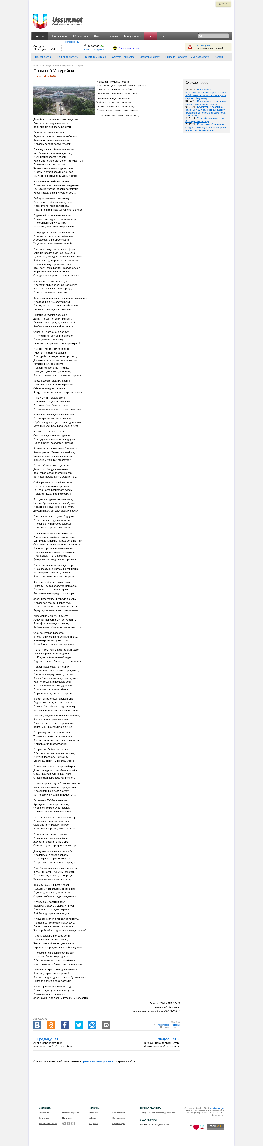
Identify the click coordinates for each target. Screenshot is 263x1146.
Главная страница (42, 65)
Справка (113, 36)
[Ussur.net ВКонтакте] (68, 1123)
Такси (150, 36)
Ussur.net (175, 1027)
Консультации (132, 36)
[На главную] (58, 19)
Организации (59, 36)
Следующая (166, 1039)
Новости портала (70, 1113)
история (176, 1025)
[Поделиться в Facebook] (65, 1025)
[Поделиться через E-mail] (106, 1025)
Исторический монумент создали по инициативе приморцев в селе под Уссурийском (205, 127)
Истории (219, 57)
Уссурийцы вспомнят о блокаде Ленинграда (204, 120)
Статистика (44, 1118)
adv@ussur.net (162, 1124)
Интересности (201, 57)
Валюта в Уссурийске (94, 49)
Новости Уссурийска (63, 65)
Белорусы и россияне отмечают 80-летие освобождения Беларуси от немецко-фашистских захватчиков (205, 111)
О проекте (44, 1113)
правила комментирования (97, 1061)
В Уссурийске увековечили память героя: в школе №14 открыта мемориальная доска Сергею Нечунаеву (206, 94)
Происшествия (43, 57)
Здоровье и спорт (150, 57)
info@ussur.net (217, 1108)
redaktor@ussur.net (165, 1113)
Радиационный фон (129, 48)
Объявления (80, 36)
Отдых (97, 36)
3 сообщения (204, 45)
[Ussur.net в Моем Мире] (73, 1123)
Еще (163, 36)
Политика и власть (67, 57)
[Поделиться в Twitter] (79, 1025)
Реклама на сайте (48, 1123)
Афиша (92, 1118)
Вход (224, 4)
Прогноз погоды (71, 42)
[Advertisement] (206, 261)
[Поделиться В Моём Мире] (92, 1025)
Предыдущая (47, 1039)
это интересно (164, 1025)
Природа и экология (176, 57)
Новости (39, 36)
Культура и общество (123, 57)
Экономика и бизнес (95, 57)
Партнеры (67, 1118)
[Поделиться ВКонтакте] (37, 1025)
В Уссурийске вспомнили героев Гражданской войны (205, 102)
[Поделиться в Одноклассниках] (51, 1025)
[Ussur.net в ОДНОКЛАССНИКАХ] (64, 1123)
